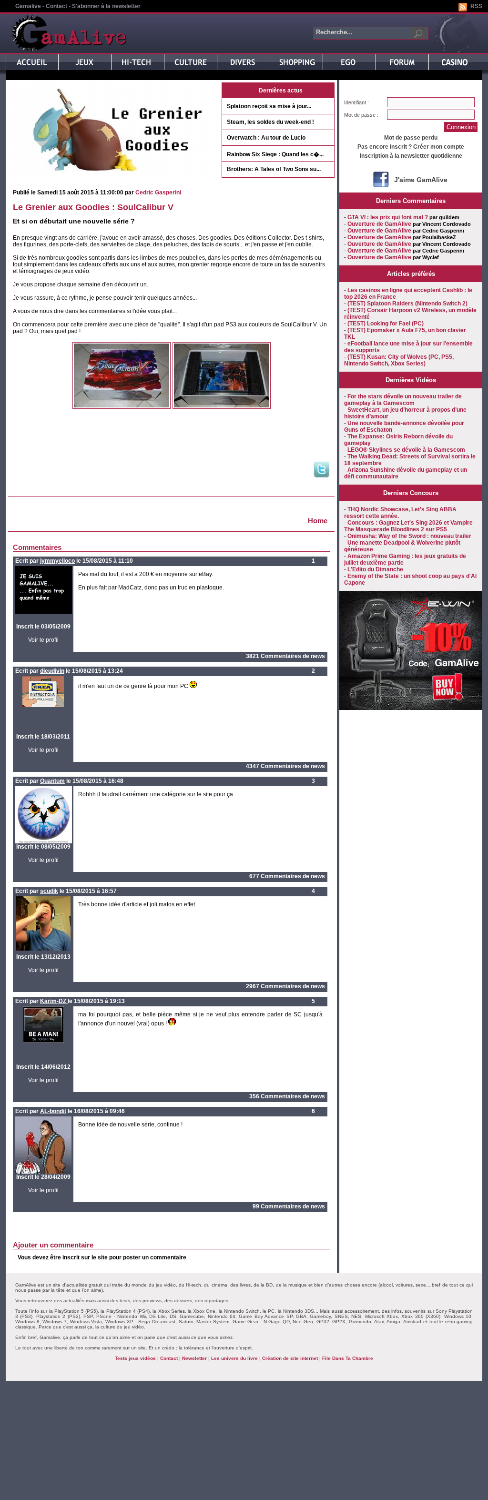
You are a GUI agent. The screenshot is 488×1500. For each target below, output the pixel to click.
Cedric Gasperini (158, 192)
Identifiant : (356, 102)
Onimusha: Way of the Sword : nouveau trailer (409, 536)
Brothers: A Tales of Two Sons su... (274, 169)
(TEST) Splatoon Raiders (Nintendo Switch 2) (407, 303)
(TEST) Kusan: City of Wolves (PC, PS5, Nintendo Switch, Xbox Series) (399, 360)
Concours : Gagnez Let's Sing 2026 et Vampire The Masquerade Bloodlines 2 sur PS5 (408, 526)
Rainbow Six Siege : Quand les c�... (275, 154)
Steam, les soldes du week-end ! (270, 122)
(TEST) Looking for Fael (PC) (385, 323)
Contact (56, 6)
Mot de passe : (361, 115)
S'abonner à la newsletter (106, 6)
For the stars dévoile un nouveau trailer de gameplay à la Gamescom (403, 399)
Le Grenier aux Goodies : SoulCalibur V (93, 207)
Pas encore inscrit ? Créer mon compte (410, 146)
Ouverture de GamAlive (379, 224)
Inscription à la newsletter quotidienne (411, 155)
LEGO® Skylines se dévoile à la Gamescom (406, 449)
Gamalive (28, 6)
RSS (476, 6)
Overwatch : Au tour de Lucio (266, 137)
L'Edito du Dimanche (375, 569)
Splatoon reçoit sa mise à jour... (269, 106)
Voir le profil (43, 640)
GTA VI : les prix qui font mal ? (387, 217)
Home (317, 521)
